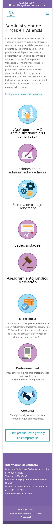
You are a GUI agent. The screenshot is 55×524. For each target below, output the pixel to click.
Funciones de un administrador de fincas (27, 170)
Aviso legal (26, 517)
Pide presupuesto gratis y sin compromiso (27, 435)
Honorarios (27, 208)
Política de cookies (26, 509)
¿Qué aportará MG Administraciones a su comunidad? (27, 133)
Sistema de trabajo (27, 204)
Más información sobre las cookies (26, 513)
